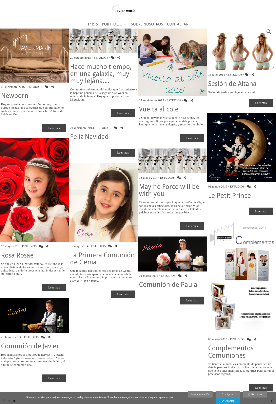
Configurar (228, 394)
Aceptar (229, 401)
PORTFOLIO (112, 24)
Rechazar (256, 394)
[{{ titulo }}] (34, 56)
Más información (200, 394)
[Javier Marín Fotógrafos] (138, 9)
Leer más (54, 128)
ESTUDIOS (34, 86)
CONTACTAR (177, 24)
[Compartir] (52, 87)
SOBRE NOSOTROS (147, 24)
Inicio (93, 24)
